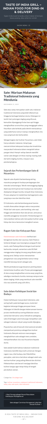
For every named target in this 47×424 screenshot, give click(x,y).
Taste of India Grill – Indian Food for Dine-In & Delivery (23, 8)
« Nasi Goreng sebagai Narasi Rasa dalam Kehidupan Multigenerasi (20, 395)
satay (5, 384)
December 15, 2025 (11, 104)
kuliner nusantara (14, 382)
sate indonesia (24, 384)
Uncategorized (17, 377)
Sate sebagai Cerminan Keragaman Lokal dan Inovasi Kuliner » (25, 403)
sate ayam (15, 384)
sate (9, 384)
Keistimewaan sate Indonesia (15, 236)
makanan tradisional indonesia (31, 382)
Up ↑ (24, 419)
